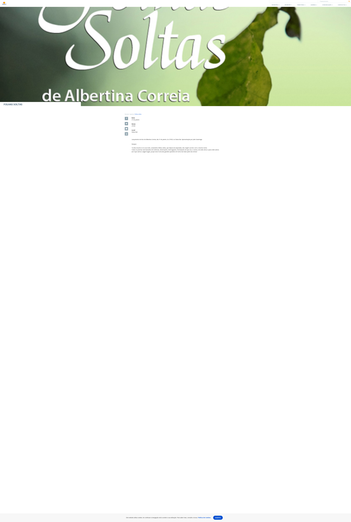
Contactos (341, 5)
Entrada (127, 114)
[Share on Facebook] (126, 118)
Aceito (218, 518)
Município (275, 5)
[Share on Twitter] (126, 123)
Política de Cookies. (204, 517)
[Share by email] (126, 128)
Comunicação (326, 5)
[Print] (126, 134)
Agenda (313, 5)
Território (300, 5)
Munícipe (287, 5)
